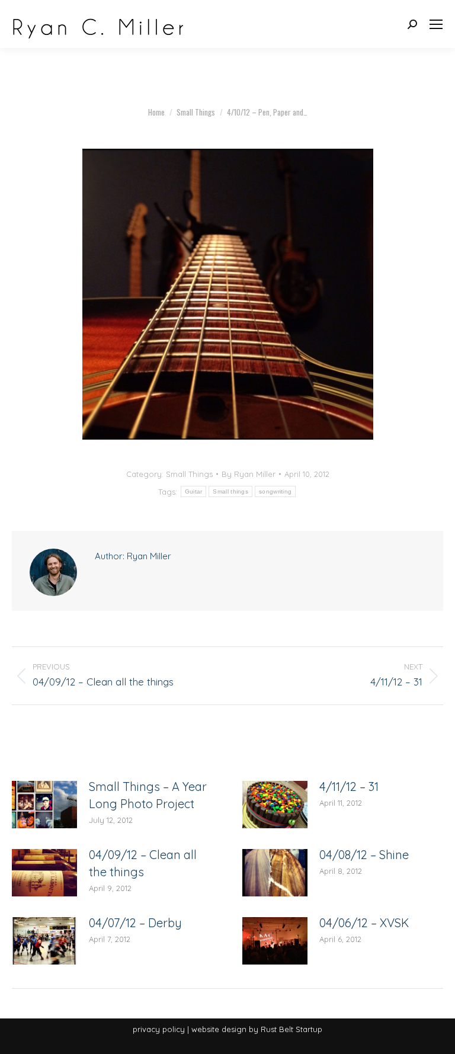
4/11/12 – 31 (349, 786)
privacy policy (159, 1029)
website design (218, 1029)
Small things (230, 491)
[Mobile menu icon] (436, 24)
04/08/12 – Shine (364, 854)
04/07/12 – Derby (135, 922)
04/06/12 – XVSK (364, 922)
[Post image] (44, 804)
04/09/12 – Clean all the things (143, 863)
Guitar (194, 491)
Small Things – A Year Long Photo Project (148, 795)
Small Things (189, 474)
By (248, 474)
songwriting (275, 491)
